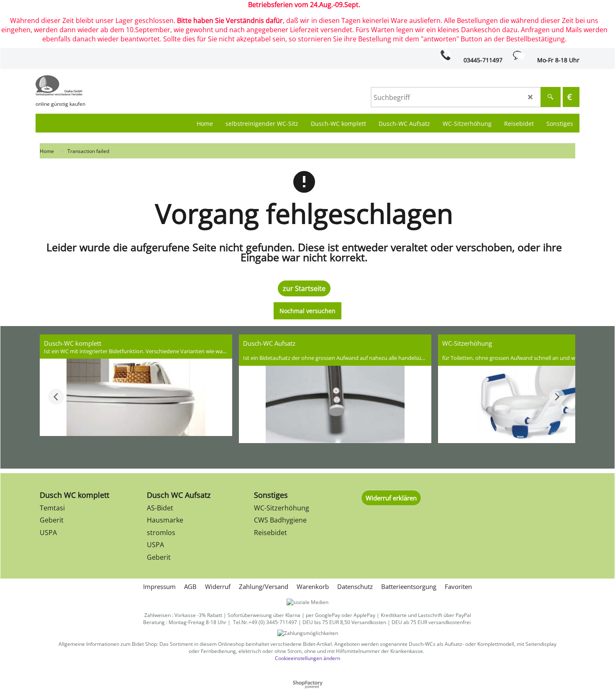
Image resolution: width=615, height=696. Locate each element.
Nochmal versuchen (307, 311)
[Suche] (551, 97)
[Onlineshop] (98, 85)
